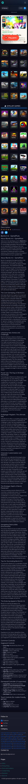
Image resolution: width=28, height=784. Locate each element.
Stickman (21, 739)
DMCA (3, 763)
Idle (11, 736)
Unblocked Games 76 (19, 743)
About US (4, 775)
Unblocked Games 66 (6, 743)
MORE (21, 8)
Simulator (9, 739)
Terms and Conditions (7, 768)
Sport (17, 739)
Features (3, 736)
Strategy (3, 741)
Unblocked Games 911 (19, 745)
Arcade (17, 734)
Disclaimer (5, 773)
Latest (17, 736)
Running (20, 738)
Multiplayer (22, 736)
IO (13, 736)
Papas (2, 738)
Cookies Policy (6, 770)
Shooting (3, 739)
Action (2, 734)
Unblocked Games (6, 732)
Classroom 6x (21, 732)
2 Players (14, 732)
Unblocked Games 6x (19, 746)
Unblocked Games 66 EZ (18, 741)
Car (21, 734)
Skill (13, 739)
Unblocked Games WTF (19, 748)
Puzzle (7, 738)
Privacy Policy (5, 766)
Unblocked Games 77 (6, 745)
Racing (11, 738)
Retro (15, 738)
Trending (8, 741)
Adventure (7, 734)
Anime (13, 734)
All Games (4, 8)
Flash (7, 736)
